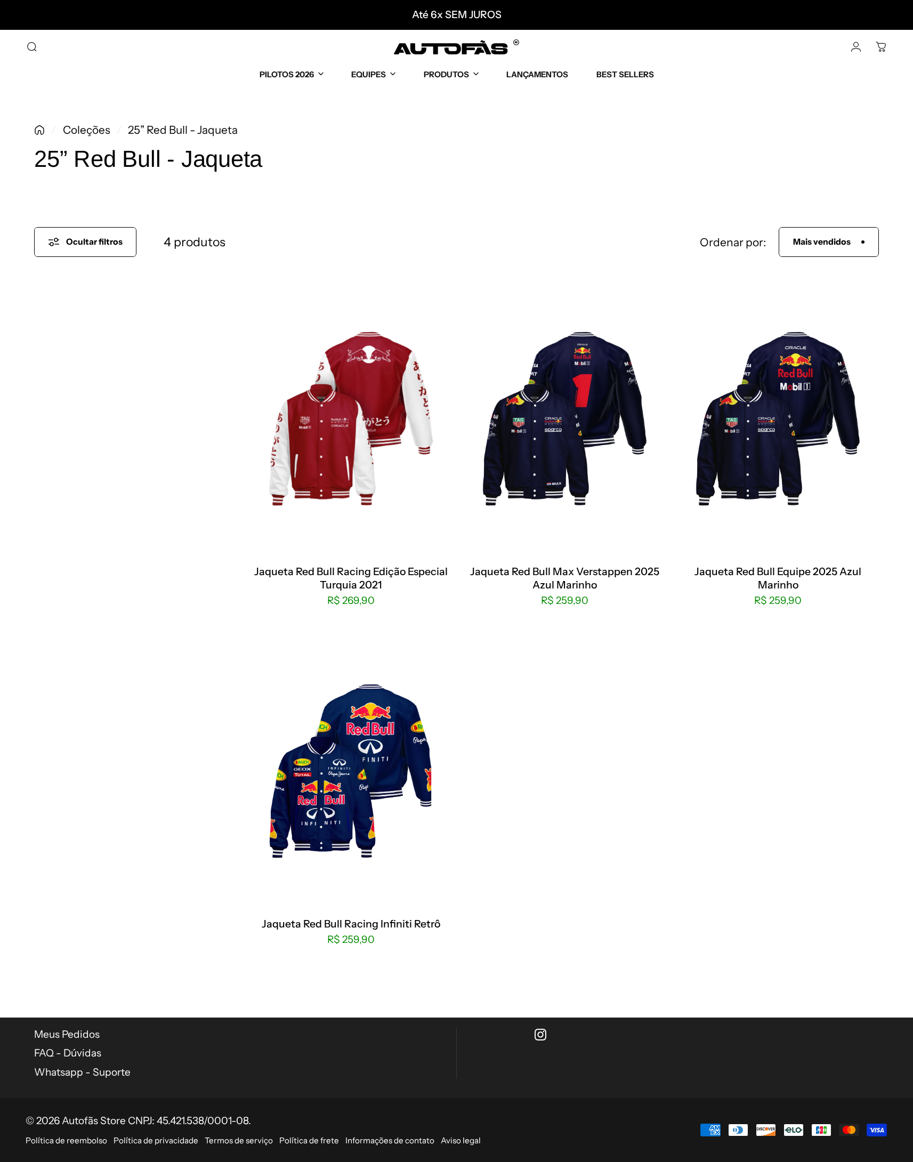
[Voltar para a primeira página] (39, 130)
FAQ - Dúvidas (67, 1053)
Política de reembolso (66, 1140)
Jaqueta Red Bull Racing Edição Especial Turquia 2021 (351, 578)
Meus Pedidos (67, 1034)
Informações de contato (389, 1140)
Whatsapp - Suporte (82, 1072)
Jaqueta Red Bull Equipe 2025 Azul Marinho (777, 578)
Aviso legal (461, 1140)
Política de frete (309, 1140)
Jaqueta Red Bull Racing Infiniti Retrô (351, 923)
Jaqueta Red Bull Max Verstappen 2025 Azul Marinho (564, 578)
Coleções (86, 129)
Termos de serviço (239, 1140)
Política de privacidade (156, 1140)
